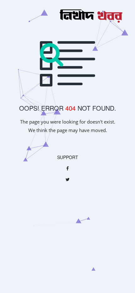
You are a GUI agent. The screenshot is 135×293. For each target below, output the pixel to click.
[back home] (67, 17)
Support (67, 157)
